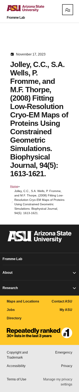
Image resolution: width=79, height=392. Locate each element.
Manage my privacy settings (57, 382)
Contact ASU (62, 301)
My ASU (66, 310)
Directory (14, 318)
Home (14, 186)
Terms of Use (16, 379)
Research (10, 288)
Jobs (11, 310)
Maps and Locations (23, 301)
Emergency (63, 352)
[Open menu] (67, 9)
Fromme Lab (16, 17)
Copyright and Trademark (17, 355)
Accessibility (16, 366)
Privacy (66, 366)
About (7, 272)
